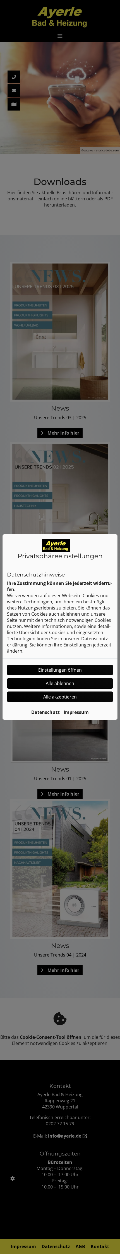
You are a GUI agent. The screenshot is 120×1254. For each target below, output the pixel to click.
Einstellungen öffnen (60, 670)
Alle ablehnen (60, 683)
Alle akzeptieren (60, 697)
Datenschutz (45, 712)
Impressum (76, 712)
